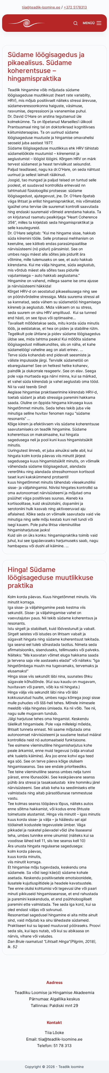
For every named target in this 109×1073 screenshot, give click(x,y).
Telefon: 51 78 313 (54, 1045)
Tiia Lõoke (54, 1032)
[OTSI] (76, 23)
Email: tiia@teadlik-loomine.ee (54, 1039)
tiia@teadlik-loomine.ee (41, 7)
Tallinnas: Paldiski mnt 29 (54, 1005)
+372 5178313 (75, 7)
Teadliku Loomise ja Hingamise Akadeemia (54, 992)
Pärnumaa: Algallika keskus (54, 998)
